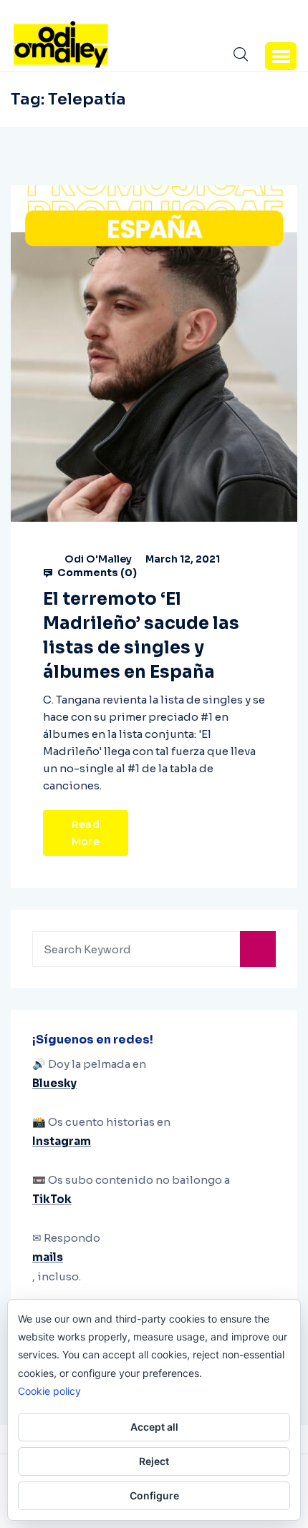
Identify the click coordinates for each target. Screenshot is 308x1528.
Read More (86, 833)
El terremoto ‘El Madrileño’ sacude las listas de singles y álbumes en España (141, 635)
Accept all (154, 1427)
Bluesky (54, 1083)
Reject (154, 1461)
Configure (154, 1495)
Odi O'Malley (98, 559)
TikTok (52, 1199)
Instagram (61, 1141)
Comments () (96, 572)
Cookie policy (49, 1391)
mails (47, 1257)
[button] (281, 55)
